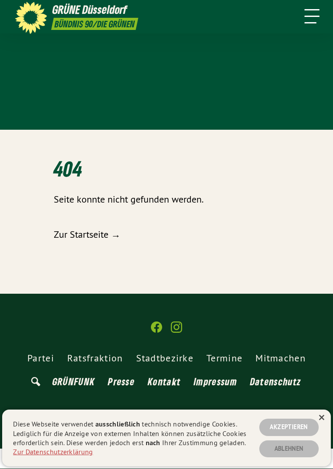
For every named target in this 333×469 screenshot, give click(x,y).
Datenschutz (275, 381)
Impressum (215, 381)
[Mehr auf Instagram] (176, 331)
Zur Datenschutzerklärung (53, 451)
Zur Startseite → (87, 234)
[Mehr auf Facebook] (156, 331)
